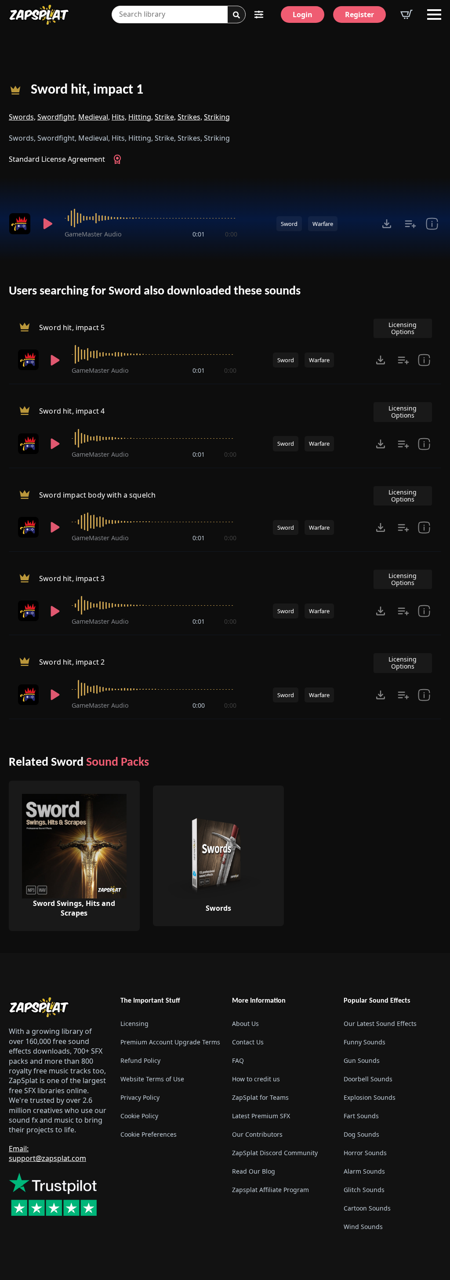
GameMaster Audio (93, 234)
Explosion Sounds (370, 1097)
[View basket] (406, 14)
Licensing (134, 1023)
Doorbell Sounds (368, 1079)
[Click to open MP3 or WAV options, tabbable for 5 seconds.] (386, 223)
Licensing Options (402, 328)
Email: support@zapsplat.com (47, 1153)
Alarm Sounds (364, 1171)
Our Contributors (257, 1134)
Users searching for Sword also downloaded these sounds (155, 291)
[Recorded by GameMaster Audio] (20, 223)
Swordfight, (56, 117)
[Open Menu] (434, 14)
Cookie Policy (139, 1116)
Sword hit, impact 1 (87, 90)
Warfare (322, 224)
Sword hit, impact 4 (72, 411)
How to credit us (256, 1079)
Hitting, (140, 117)
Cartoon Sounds (367, 1208)
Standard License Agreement (57, 159)
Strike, (165, 117)
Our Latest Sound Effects (380, 1023)
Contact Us (248, 1042)
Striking (217, 117)
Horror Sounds (365, 1153)
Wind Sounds (363, 1226)
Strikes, (190, 117)
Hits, (119, 117)
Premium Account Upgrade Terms (169, 1042)
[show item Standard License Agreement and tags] (432, 223)
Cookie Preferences (148, 1134)
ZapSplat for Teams (260, 1097)
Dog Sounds (361, 1134)
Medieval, (94, 117)
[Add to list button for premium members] (410, 223)
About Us (245, 1023)
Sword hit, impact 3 (72, 578)
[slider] (151, 218)
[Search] (236, 15)
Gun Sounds (362, 1060)
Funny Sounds (364, 1042)
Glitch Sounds (364, 1189)
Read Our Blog (253, 1171)
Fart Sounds (361, 1116)
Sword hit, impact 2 (72, 662)
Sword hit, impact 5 (72, 327)
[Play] (47, 223)
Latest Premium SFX (261, 1116)
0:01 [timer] (198, 234)
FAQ (238, 1060)
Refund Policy (140, 1060)
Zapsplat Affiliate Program (270, 1189)
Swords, (22, 117)
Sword (289, 224)
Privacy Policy (140, 1097)
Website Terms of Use (152, 1079)
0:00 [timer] (231, 234)
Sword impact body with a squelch (97, 495)
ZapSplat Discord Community (275, 1153)
